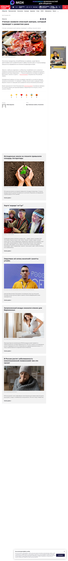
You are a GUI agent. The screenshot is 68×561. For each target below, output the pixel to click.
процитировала (24, 74)
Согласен (60, 555)
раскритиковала (28, 86)
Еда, (27, 104)
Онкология (40, 104)
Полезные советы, (33, 104)
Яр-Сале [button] (35, 7)
